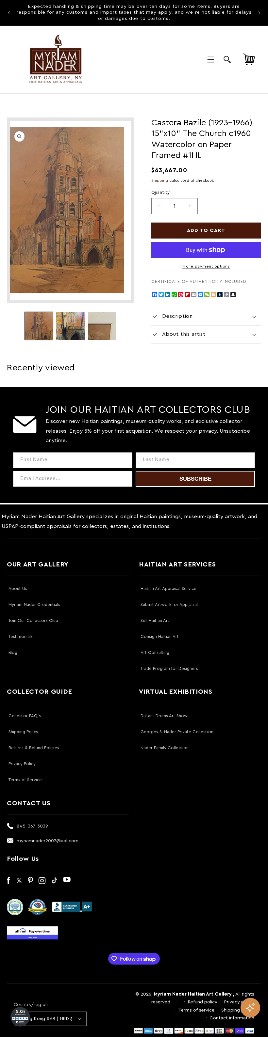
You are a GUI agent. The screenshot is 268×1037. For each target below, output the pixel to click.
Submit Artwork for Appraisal (169, 604)
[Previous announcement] (9, 13)
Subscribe (195, 479)
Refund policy (202, 1001)
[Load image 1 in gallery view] (39, 326)
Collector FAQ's (24, 716)
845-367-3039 (32, 826)
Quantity (160, 192)
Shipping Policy (23, 732)
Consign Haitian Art (160, 636)
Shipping (159, 180)
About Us (17, 588)
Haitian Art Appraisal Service (168, 588)
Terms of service (196, 1010)
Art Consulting (155, 652)
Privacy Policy (22, 764)
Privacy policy (239, 1001)
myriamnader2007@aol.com (47, 840)
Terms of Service (25, 780)
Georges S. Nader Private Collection (177, 732)
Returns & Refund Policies (33, 748)
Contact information (231, 1017)
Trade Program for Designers (169, 668)
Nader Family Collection (165, 748)
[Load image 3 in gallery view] (102, 326)
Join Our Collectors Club (33, 620)
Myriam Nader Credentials (34, 604)
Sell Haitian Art (155, 620)
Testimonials (20, 636)
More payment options (206, 266)
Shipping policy (237, 1010)
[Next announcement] (259, 13)
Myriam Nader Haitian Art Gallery (193, 994)
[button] (210, 59)
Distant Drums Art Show (164, 716)
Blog (12, 652)
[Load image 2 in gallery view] (70, 326)
